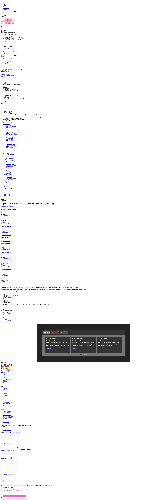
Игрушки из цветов (10, 157)
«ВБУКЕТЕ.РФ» (11, 425)
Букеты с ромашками (10, 140)
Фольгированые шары (11, 165)
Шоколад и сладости (10, 162)
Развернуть (3, 103)
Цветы (2, 386)
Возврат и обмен (7, 379)
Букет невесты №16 (6, 260)
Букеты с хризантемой (11, 133)
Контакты (5, 9)
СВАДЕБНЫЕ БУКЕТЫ (8, 63)
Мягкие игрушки (9, 161)
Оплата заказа (6, 6)
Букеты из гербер (9, 139)
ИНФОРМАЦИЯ (4, 372)
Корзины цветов (9, 155)
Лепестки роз (9, 171)
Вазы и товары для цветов (11, 168)
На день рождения (10, 172)
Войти (2, 12)
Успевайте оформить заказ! (8, 209)
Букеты (4, 60)
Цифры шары (9, 177)
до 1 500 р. (5, 312)
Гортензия (5, 395)
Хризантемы (6, 390)
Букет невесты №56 (6, 278)
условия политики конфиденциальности (43, 485)
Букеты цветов (6, 124)
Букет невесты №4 (6, 226)
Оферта (4, 378)
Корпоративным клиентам (9, 377)
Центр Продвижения (15, 432)
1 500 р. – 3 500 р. (7, 313)
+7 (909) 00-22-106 (7, 428)
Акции (7, 149)
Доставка (5, 4)
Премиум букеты (7, 61)
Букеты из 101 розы (10, 132)
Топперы (8, 167)
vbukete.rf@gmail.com (5, 74)
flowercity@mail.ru (5, 76)
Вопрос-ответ (6, 8)
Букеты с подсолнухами (11, 147)
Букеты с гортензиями (11, 126)
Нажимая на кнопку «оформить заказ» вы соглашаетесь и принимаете (27, 485)
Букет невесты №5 (6, 235)
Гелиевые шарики (10, 164)
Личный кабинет (7, 182)
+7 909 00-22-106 (4, 15)
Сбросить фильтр (7, 194)
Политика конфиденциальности (10, 384)
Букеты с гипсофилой (10, 145)
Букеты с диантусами (10, 146)
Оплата (4, 375)
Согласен (15, 495)
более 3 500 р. (6, 314)
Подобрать (6, 322)
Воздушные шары (7, 174)
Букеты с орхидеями (10, 144)
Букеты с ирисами (10, 138)
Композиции (6, 62)
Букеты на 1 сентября (8, 58)
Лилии (4, 392)
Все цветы (5, 388)
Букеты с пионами (10, 128)
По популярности (7, 320)
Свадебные (3, 408)
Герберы (5, 393)
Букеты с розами (9, 131)
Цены (4, 5)
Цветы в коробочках (10, 154)
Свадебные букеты (7, 173)
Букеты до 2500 (9, 127)
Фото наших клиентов (8, 382)
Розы (4, 152)
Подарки (5, 64)
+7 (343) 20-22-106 (7, 49)
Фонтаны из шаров (10, 166)
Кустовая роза (6, 396)
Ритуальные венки (10, 158)
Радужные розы (9, 148)
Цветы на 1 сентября (10, 129)
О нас (4, 3)
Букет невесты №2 (6, 217)
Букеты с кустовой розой (11, 134)
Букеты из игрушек (10, 170)
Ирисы (4, 394)
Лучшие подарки (9, 160)
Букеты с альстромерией (11, 137)
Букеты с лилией (9, 142)
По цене (5, 319)
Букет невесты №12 (6, 243)
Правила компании (7, 188)
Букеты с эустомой (10, 141)
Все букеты (8, 125)
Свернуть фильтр (7, 195)
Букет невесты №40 (6, 269)
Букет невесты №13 (6, 252)
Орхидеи (5, 397)
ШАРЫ (4, 65)
